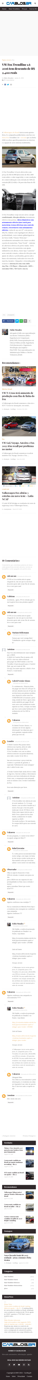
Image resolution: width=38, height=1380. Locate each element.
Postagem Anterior (9, 1136)
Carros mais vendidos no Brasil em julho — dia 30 (12, 1205)
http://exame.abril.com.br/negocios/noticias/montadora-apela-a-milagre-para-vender (24, 1038)
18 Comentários (9, 80)
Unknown (16, 720)
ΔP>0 (19, 1288)
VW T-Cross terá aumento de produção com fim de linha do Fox (18, 396)
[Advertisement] (19, 33)
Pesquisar (35, 3)
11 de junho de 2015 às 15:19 (23, 832)
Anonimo (10, 1095)
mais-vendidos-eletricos (19, 1283)
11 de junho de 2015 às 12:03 (24, 612)
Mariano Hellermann (20, 632)
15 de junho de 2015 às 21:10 (20, 926)
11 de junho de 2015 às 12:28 (23, 649)
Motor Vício (8, 1304)
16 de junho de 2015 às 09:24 (28, 1074)
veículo (23, 138)
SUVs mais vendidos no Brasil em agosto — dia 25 (14, 1174)
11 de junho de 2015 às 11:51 (24, 576)
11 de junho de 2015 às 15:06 (22, 741)
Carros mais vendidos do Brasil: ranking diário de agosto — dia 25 (17, 1307)
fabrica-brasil (7, 389)
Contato (29, 1376)
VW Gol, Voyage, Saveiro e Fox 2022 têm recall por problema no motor (18, 446)
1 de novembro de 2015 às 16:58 (24, 1095)
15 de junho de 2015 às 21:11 (20, 1010)
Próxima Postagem (29, 1136)
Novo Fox (5, 138)
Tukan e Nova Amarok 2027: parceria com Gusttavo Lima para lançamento (13, 1150)
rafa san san (11, 576)
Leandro (10, 741)
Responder (11, 590)
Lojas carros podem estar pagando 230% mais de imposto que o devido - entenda (17, 1323)
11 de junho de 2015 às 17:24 (20, 635)
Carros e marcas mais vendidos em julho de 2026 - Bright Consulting (13, 1219)
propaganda (11, 315)
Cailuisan (11, 596)
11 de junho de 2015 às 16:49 (24, 869)
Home (4, 9)
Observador (11, 869)
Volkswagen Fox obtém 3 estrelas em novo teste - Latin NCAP (17, 496)
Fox (13, 60)
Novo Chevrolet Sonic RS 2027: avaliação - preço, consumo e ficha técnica (17, 1257)
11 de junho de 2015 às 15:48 (28, 798)
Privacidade (21, 1376)
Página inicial (6, 60)
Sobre (14, 1376)
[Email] (11, 85)
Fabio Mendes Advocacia (12, 1320)
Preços (24, 9)
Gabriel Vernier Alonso (21, 681)
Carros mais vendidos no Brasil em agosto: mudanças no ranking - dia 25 (13, 1162)
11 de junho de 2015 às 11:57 (23, 596)
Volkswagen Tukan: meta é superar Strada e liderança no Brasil (14, 1194)
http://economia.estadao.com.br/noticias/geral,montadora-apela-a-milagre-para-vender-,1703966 (24, 1025)
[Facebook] (5, 85)
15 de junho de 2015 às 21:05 (23, 899)
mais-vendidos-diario (19, 1280)
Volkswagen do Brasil (11, 132)
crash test (5, 489)
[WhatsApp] (21, 321)
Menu (2, 3)
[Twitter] (8, 85)
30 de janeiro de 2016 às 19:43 (20, 722)
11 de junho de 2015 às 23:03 (20, 850)
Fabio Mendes (16, 330)
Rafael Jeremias (18, 848)
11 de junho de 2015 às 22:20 (20, 683)
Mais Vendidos (14, 9)
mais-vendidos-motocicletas (19, 1285)
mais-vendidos (19, 1277)
